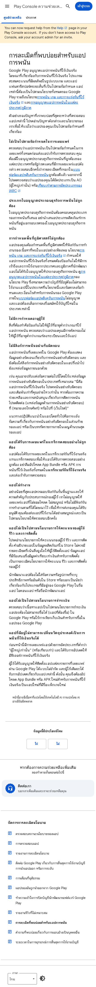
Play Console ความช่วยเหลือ (38, 6)
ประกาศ (31, 18)
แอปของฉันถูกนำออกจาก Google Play (41, 888)
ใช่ (36, 744)
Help (60, 28)
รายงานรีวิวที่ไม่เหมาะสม (31, 913)
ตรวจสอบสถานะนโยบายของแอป (37, 834)
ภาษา (15, 973)
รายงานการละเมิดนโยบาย (32, 853)
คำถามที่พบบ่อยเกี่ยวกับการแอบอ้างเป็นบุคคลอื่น (47, 932)
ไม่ (58, 744)
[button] (7, 6)
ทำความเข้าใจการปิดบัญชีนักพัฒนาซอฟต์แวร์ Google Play (51, 900)
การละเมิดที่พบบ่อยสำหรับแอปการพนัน (41, 923)
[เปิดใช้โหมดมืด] (42, 978)
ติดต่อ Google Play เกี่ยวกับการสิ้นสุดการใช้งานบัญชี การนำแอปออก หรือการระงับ (50, 865)
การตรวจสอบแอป (27, 844)
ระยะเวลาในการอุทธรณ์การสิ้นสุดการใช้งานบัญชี (47, 942)
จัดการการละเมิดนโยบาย (27, 823)
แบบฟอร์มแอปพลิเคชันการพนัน (42, 298)
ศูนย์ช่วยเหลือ (12, 18)
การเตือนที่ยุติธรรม (28, 878)
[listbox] (22, 979)
